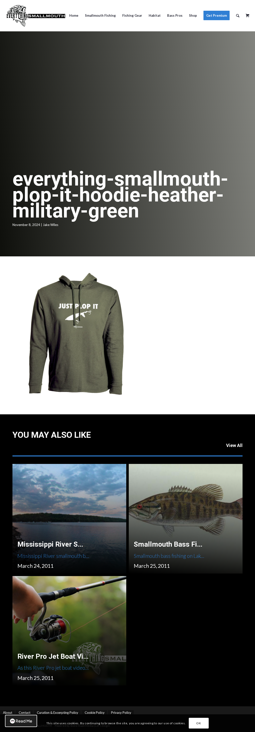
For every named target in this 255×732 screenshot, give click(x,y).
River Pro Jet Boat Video (56, 656)
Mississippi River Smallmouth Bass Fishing (85, 544)
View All (234, 445)
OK (198, 723)
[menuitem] (74, 15)
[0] (247, 13)
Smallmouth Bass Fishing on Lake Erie (194, 544)
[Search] (238, 15)
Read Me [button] (24, 721)
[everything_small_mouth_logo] (35, 15)
